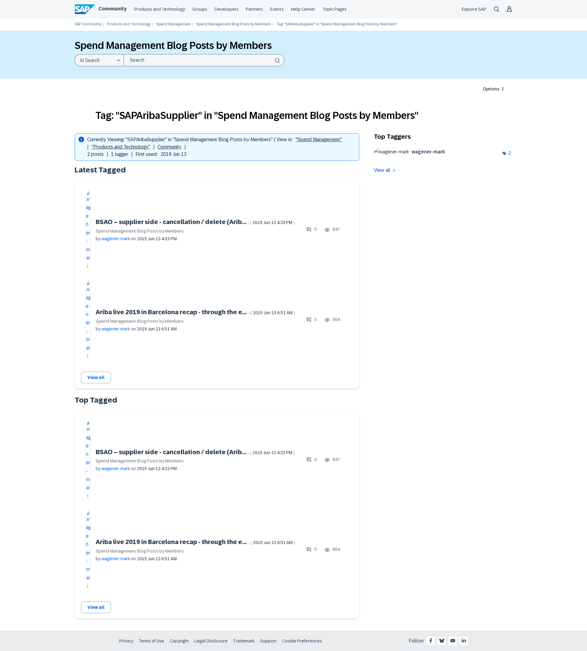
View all (96, 377)
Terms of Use (151, 640)
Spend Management (173, 24)
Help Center (303, 9)
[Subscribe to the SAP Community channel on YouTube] (452, 640)
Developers (226, 9)
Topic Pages (335, 9)
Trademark (244, 640)
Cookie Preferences (302, 640)
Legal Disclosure (210, 640)
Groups (199, 9)
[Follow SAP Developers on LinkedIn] (463, 640)
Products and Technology (159, 9)
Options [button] (491, 88)
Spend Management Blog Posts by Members (233, 24)
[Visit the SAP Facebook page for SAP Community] (430, 640)
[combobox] (204, 60)
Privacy (126, 640)
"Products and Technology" (120, 146)
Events (277, 9)
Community (112, 8)
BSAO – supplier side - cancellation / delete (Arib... (195, 222)
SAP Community (88, 24)
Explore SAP (474, 9)
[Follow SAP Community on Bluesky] (441, 640)
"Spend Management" (319, 139)
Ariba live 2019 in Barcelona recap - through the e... (195, 312)
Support (268, 640)
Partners (254, 9)
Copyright (179, 640)
